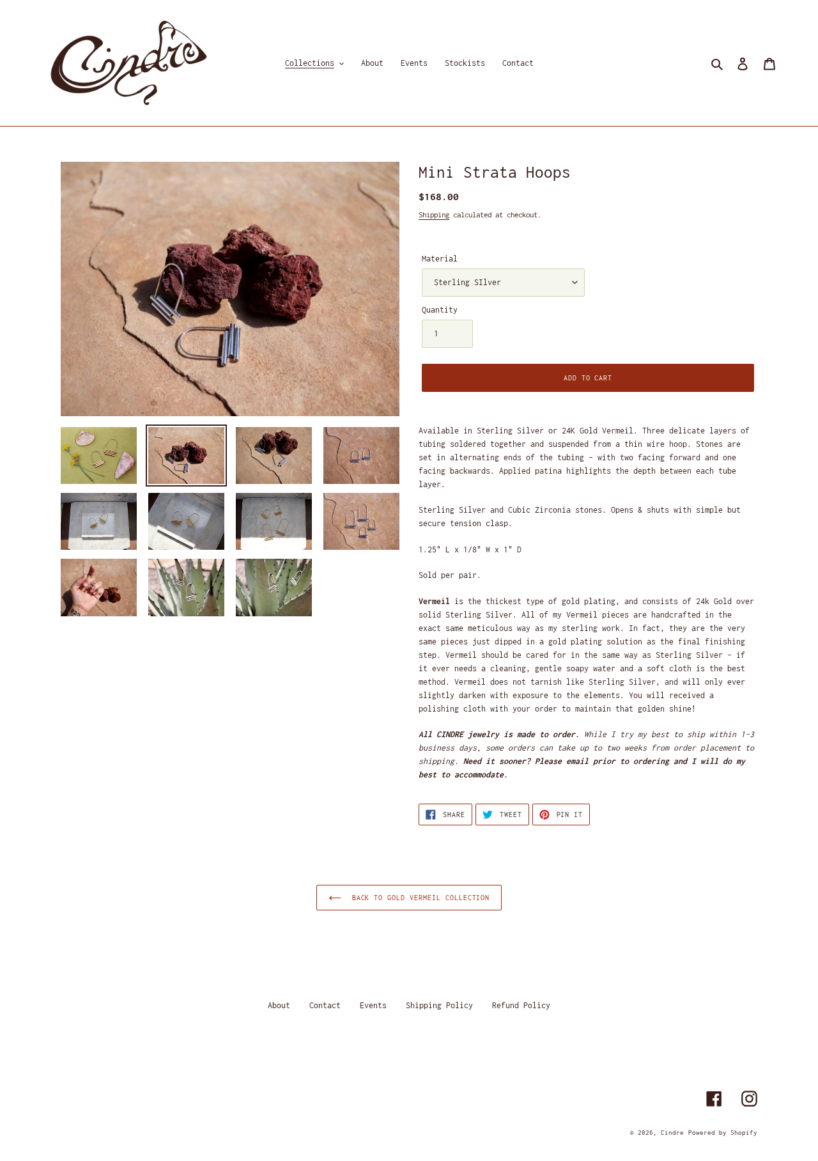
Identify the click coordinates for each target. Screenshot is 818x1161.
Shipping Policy (439, 1005)
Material (440, 258)
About (279, 1005)
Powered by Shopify (722, 1132)
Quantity (440, 310)
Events (373, 1005)
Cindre (672, 1132)
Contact (325, 1005)
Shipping (434, 214)
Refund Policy (521, 1005)
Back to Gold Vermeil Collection (419, 897)
